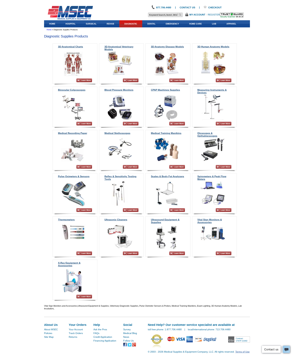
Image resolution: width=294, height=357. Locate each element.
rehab (110, 24)
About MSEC (51, 329)
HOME (52, 24)
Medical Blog (130, 333)
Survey (127, 329)
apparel (231, 24)
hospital (71, 24)
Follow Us (128, 340)
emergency (172, 24)
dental (151, 24)
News (126, 337)
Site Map (49, 337)
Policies (48, 333)
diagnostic (130, 24)
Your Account (76, 329)
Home (49, 30)
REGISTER (214, 14)
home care (195, 24)
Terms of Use (242, 351)
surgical (91, 24)
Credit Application (102, 337)
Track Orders (76, 333)
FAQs (96, 333)
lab (214, 24)
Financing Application (104, 340)
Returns (73, 337)
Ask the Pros (100, 329)
